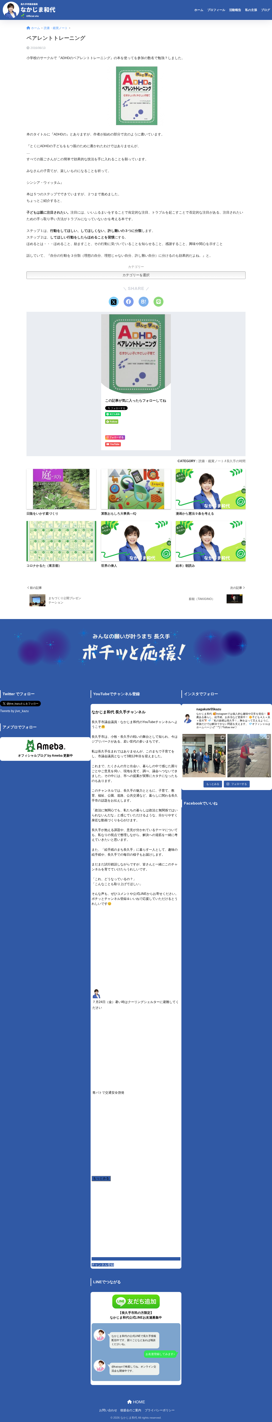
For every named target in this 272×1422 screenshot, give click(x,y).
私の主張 (251, 10)
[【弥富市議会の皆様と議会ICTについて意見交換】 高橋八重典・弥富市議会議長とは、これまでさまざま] (204, 756)
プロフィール (216, 10)
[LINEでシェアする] (158, 302)
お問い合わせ (108, 1410)
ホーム (198, 10)
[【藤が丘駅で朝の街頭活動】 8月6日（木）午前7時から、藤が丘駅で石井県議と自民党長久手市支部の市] (249, 756)
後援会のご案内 (130, 1410)
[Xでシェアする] (114, 302)
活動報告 (235, 10)
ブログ (265, 10)
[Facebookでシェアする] (129, 302)
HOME (138, 1402)
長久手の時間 (236, 461)
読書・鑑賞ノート (211, 461)
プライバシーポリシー (160, 1410)
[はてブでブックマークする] (144, 302)
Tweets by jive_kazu (14, 711)
